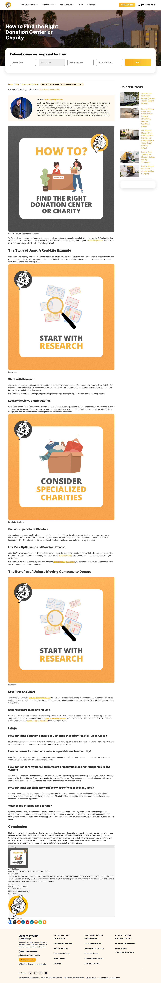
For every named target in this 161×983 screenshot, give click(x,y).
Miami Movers (121, 948)
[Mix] (36, 922)
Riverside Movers (91, 953)
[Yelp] (30, 973)
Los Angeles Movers (92, 943)
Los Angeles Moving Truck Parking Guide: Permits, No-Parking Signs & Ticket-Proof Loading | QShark (147, 139)
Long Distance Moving (63, 943)
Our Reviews (115, 977)
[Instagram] (35, 973)
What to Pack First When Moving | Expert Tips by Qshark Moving (148, 98)
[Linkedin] (23, 922)
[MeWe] (32, 922)
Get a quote (127, 5)
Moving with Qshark (30, 84)
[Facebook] (10, 922)
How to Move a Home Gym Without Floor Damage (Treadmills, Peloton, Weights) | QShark (147, 117)
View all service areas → (124, 952)
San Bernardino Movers (94, 959)
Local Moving (59, 938)
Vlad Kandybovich (53, 99)
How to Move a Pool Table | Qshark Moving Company (147, 170)
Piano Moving (59, 959)
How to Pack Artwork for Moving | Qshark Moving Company (148, 157)
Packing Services (61, 948)
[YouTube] (46, 973)
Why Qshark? (48, 5)
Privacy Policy (91, 977)
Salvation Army (65, 555)
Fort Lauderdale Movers (125, 943)
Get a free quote (27, 960)
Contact (91, 5)
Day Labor (58, 963)
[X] (15, 922)
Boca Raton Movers (123, 938)
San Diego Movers (92, 963)
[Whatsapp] (40, 922)
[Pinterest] (27, 922)
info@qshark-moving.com (29, 955)
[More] (44, 922)
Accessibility (103, 977)
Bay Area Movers (91, 938)
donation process (95, 240)
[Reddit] (19, 922)
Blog (81, 5)
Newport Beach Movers (94, 948)
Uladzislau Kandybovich (49, 89)
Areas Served (66, 5)
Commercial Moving (62, 953)
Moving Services (28, 5)
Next (138, 62)
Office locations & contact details (32, 964)
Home (10, 84)
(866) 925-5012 (148, 5)
